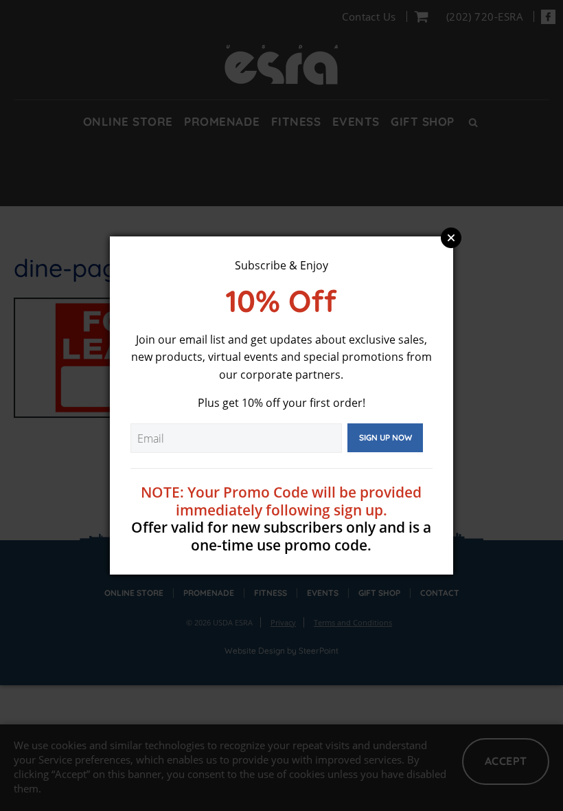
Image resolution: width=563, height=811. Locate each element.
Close (451, 237)
